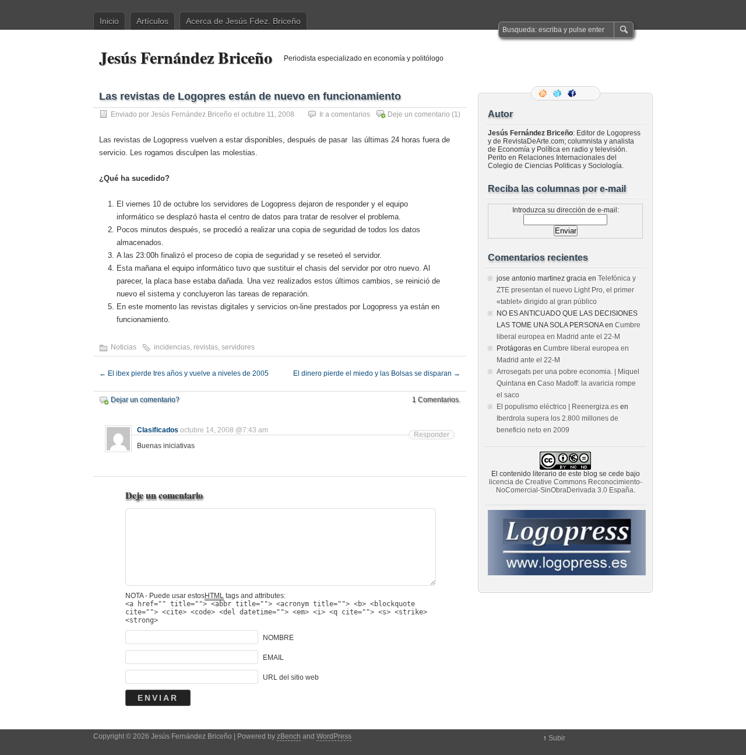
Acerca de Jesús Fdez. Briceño (243, 21)
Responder (431, 435)
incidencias (172, 347)
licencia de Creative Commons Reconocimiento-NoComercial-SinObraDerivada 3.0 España (565, 486)
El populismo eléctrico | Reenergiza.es (557, 407)
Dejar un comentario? (145, 400)
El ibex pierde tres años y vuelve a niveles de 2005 (184, 373)
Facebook (573, 93)
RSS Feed (544, 93)
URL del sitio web (291, 677)
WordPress (333, 736)
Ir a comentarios (344, 114)
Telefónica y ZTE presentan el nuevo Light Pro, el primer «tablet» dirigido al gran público (566, 290)
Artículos (152, 21)
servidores (238, 347)
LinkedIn (587, 93)
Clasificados (157, 430)
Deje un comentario (419, 114)
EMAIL (273, 657)
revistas (205, 347)
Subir (556, 738)
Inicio (109, 21)
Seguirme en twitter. (558, 93)
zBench (289, 736)
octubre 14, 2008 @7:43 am (224, 430)
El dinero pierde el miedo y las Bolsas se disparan (376, 373)
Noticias (123, 347)
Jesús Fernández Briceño (185, 57)
